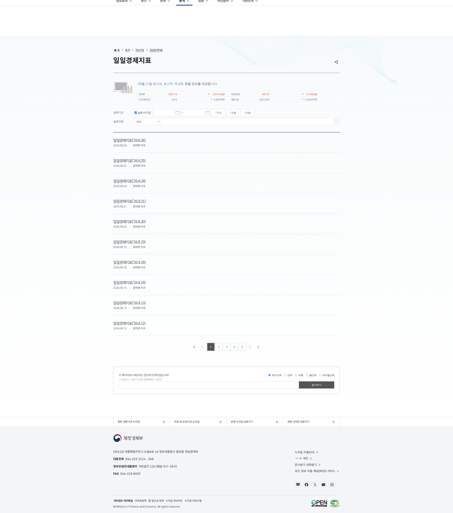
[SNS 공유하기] (336, 62)
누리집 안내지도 (174, 500)
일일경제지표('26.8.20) (129, 221)
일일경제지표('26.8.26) (129, 140)
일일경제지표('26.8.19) (129, 241)
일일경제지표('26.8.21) (129, 201)
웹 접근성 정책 (156, 500)
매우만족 (276, 375)
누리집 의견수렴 (193, 500)
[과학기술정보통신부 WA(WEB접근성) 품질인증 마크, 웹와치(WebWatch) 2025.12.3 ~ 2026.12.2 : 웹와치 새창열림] (334, 503)
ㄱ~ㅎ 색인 (301, 458)
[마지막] (258, 347)
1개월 (233, 112)
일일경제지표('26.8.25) (129, 160)
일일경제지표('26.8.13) (129, 302)
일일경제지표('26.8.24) (129, 181)
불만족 (312, 375)
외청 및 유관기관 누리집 (186, 421)
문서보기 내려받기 (306, 465)
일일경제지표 (156, 50)
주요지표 (139, 50)
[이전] (203, 347)
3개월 (247, 112)
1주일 (218, 112)
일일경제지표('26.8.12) (129, 323)
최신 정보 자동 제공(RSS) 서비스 (315, 471)
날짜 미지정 (144, 112)
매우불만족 (328, 375)
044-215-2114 (135, 459)
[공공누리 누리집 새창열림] (319, 504)
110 (152, 466)
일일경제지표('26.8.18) (129, 262)
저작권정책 (140, 500)
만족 (290, 375)
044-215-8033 (130, 473)
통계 (127, 50)
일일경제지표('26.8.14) (129, 282)
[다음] (250, 347)
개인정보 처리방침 (123, 500)
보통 (301, 375)
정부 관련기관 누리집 (129, 421)
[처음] (194, 347)
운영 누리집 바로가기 (242, 421)
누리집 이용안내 (304, 452)
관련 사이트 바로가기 (298, 421)
